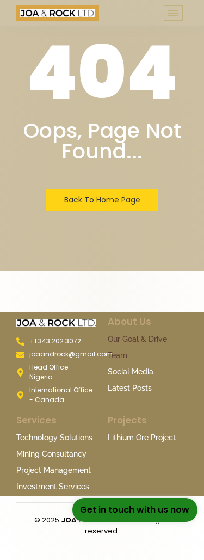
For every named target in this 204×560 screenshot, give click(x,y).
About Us (129, 321)
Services (36, 420)
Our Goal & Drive (137, 339)
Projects (127, 420)
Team (117, 355)
